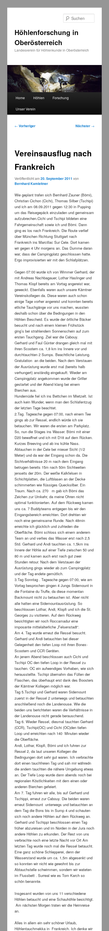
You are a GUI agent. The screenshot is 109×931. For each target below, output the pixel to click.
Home (20, 97)
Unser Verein (25, 108)
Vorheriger (25, 125)
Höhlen (38, 97)
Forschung (61, 97)
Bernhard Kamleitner (31, 183)
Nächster (84, 125)
